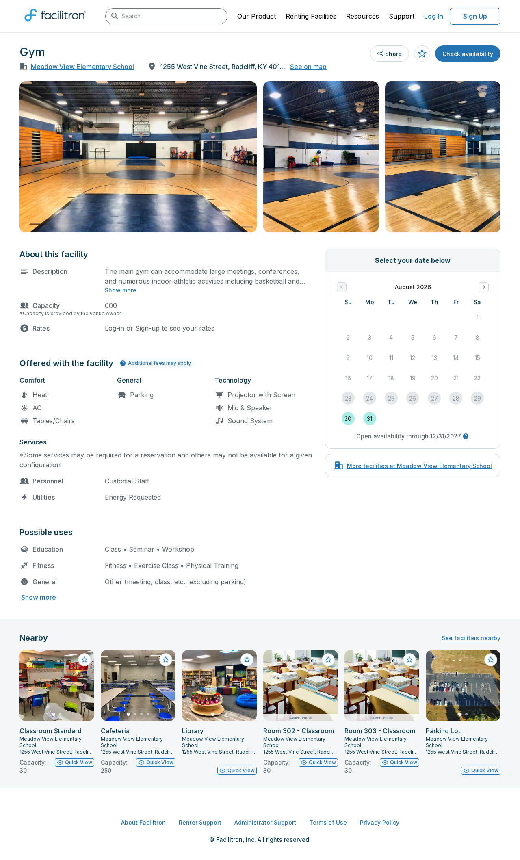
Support (401, 16)
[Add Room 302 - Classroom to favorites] (328, 659)
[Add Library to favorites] (247, 659)
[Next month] (484, 287)
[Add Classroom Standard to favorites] (84, 659)
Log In (433, 16)
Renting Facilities (311, 16)
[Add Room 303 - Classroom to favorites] (409, 659)
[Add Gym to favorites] (422, 53)
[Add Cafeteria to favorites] (165, 659)
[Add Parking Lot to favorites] (490, 659)
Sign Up (475, 16)
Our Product (256, 16)
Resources (362, 16)
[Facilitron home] (55, 24)
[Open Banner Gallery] (138, 156)
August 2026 (413, 287)
